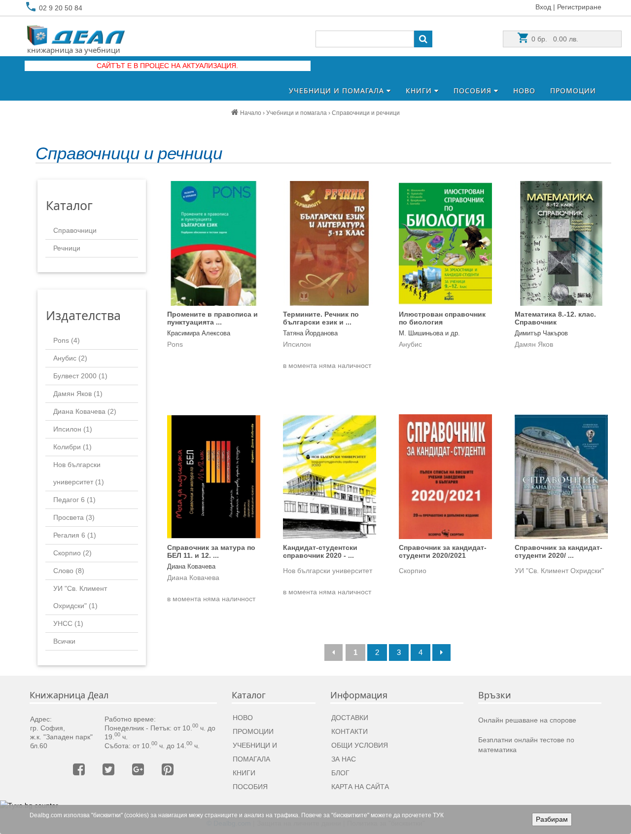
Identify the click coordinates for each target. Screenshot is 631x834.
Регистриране (579, 7)
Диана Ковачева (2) (84, 411)
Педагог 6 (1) (74, 500)
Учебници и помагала (337, 90)
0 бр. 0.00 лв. (553, 39)
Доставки (349, 718)
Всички (64, 641)
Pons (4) (66, 340)
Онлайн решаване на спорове (527, 720)
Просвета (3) (74, 517)
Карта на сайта (360, 787)
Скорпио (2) (72, 553)
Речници (66, 248)
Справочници (75, 230)
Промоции (573, 90)
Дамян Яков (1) (78, 394)
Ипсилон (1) (72, 429)
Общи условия (359, 745)
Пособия (474, 90)
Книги (420, 90)
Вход (543, 7)
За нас (343, 759)
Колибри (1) (72, 447)
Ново (524, 90)
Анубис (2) (70, 358)
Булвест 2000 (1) (80, 376)
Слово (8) (68, 571)
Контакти (349, 731)
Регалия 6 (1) (74, 535)
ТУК (438, 815)
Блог (340, 773)
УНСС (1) (68, 623)
